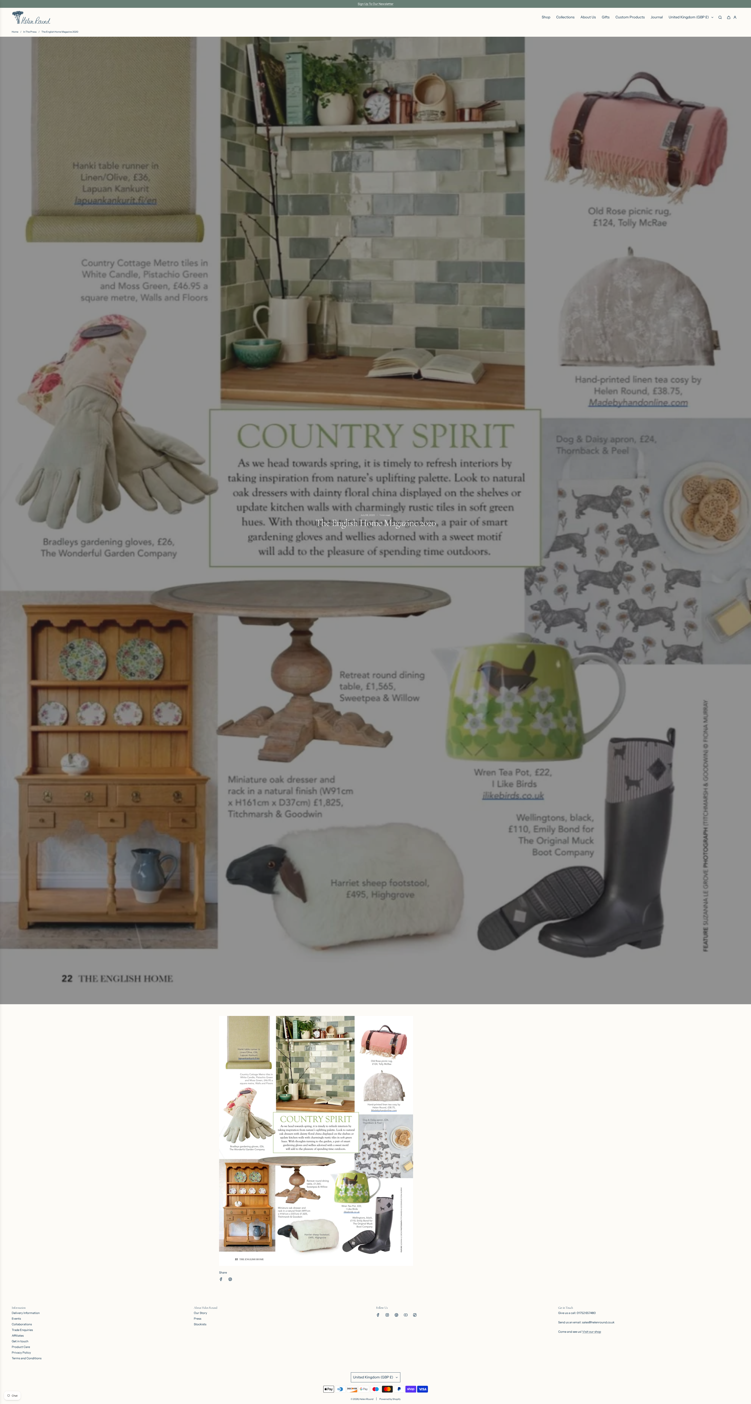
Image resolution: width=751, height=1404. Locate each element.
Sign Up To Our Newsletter (375, 4)
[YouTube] (405, 1315)
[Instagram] (387, 1315)
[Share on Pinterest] (230, 1280)
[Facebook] (378, 1315)
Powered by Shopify (390, 1399)
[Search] (720, 17)
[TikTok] (415, 1315)
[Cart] (728, 17)
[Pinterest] (396, 1315)
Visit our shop (591, 1331)
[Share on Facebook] (221, 1280)
